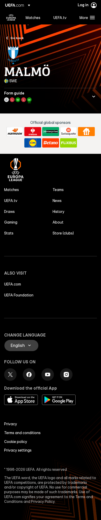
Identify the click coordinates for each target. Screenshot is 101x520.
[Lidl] (32, 143)
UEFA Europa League (11, 17)
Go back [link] (17, 38)
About (58, 222)
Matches (11, 190)
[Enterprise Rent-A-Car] (50, 131)
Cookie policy (15, 442)
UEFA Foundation (18, 295)
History (58, 212)
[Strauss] (32, 131)
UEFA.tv (10, 201)
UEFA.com (12, 284)
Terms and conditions (22, 433)
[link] (33, 17)
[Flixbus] (68, 143)
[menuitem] (35, 17)
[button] (86, 17)
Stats (8, 233)
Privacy (10, 424)
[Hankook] (14, 131)
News (57, 201)
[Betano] (50, 143)
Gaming (10, 222)
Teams (58, 190)
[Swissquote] (68, 131)
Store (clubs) (63, 233)
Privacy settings (18, 450)
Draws (9, 212)
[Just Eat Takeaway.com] (86, 131)
